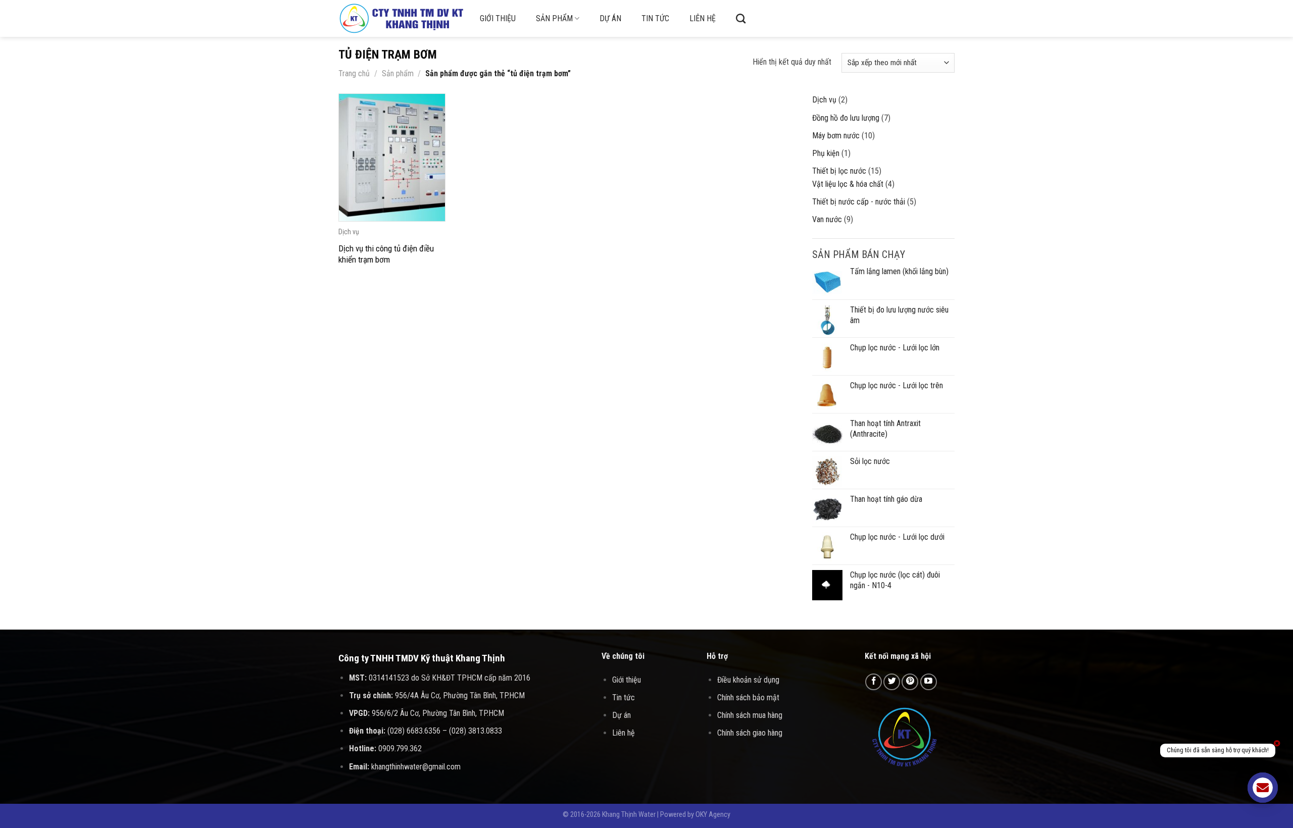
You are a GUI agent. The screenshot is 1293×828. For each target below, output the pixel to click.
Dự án (610, 18)
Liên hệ (702, 18)
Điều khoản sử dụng (748, 680)
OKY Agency (712, 814)
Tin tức (655, 18)
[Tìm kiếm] (740, 18)
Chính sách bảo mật (748, 697)
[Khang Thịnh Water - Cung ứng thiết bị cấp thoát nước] (401, 18)
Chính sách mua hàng (749, 715)
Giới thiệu (498, 18)
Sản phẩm (554, 18)
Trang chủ (354, 73)
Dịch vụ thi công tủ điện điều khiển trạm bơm (386, 254)
